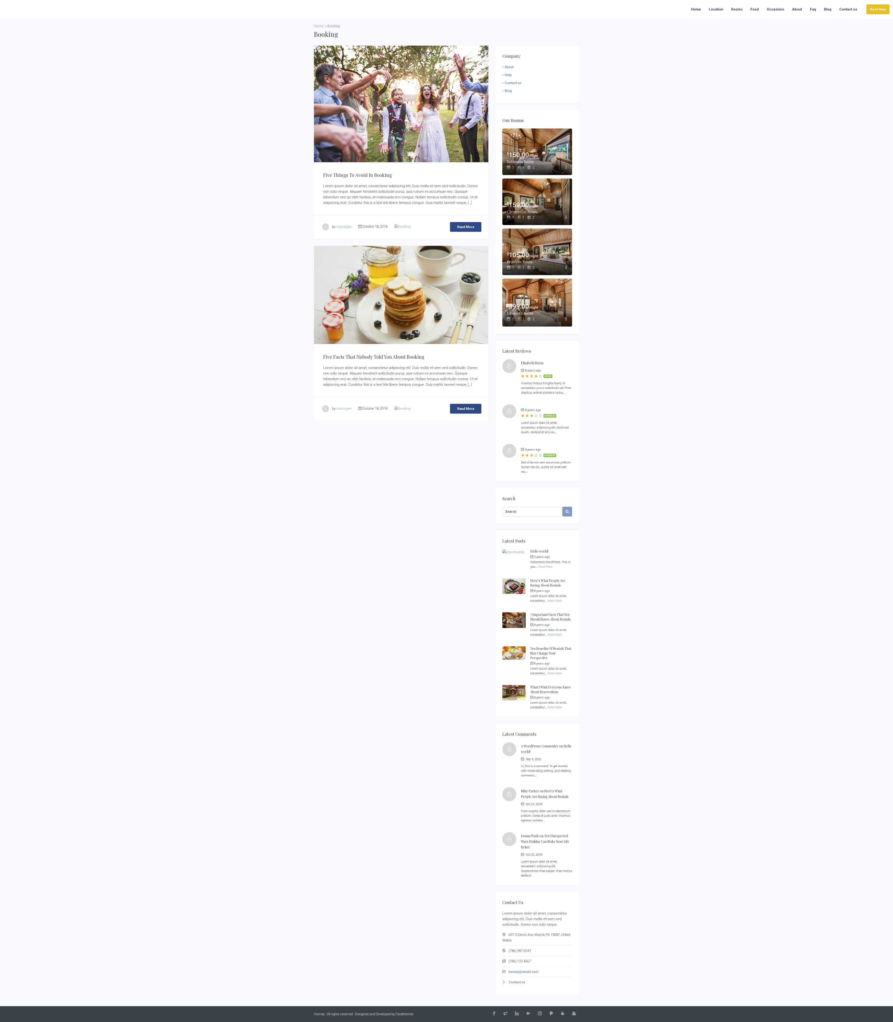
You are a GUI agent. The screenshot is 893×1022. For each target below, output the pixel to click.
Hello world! (539, 551)
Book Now (878, 9)
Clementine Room (522, 211)
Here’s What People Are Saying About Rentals (547, 582)
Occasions (775, 9)
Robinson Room (520, 161)
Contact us (848, 9)
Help (508, 75)
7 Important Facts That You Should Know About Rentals (550, 616)
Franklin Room (519, 261)
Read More (465, 227)
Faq (813, 9)
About (797, 9)
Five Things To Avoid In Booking (357, 175)
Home (696, 9)
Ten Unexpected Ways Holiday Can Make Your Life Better (545, 841)
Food (754, 9)
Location (716, 9)
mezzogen (344, 226)
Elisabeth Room (520, 313)
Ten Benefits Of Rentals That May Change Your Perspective (550, 653)
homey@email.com (524, 972)
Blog (827, 9)
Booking (404, 226)
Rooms (737, 9)
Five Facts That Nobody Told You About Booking (373, 357)
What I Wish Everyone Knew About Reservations (550, 689)
